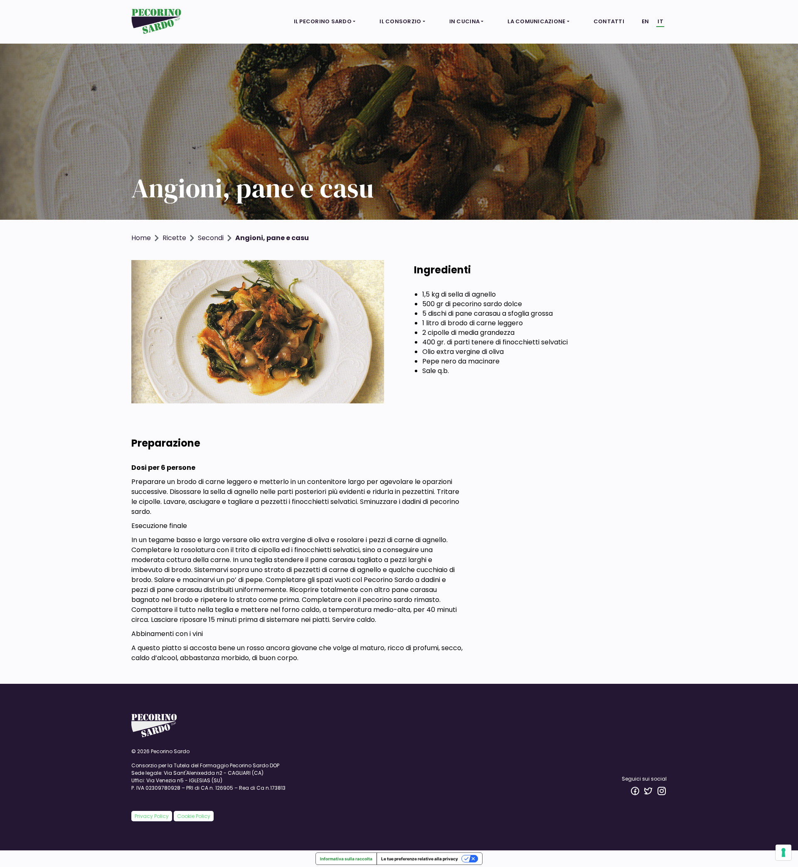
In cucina (464, 21)
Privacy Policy (152, 816)
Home (141, 238)
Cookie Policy (193, 816)
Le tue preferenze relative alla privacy (419, 858)
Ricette (174, 238)
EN (645, 21)
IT (660, 21)
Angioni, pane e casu (272, 238)
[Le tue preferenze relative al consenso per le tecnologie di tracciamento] (783, 852)
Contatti (609, 21)
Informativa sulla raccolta (346, 858)
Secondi (211, 238)
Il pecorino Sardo (323, 21)
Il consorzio (400, 21)
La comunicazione (536, 21)
